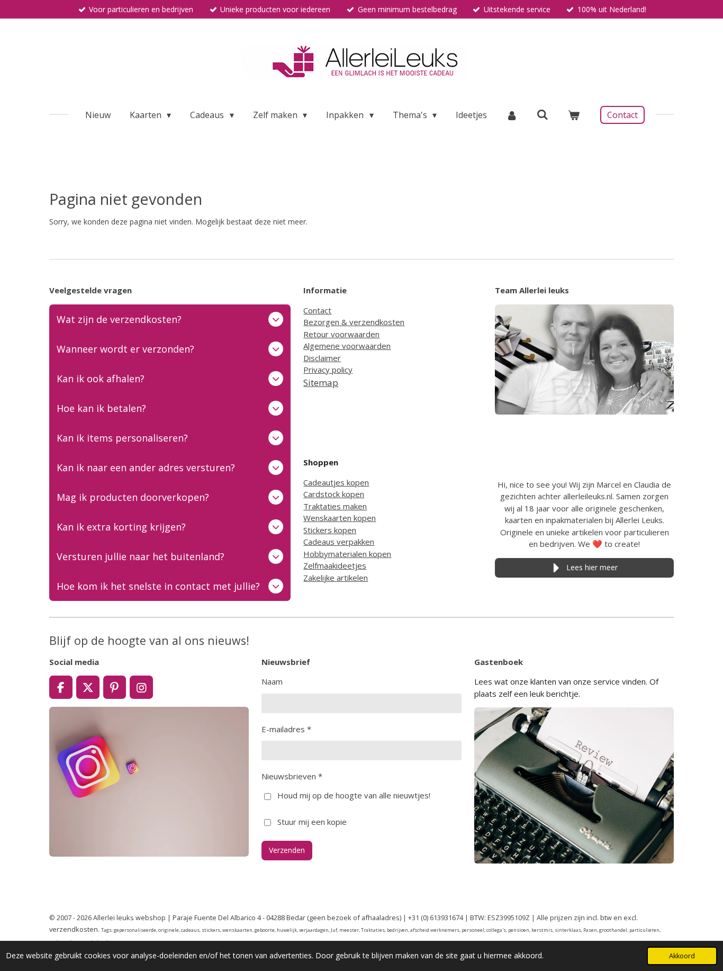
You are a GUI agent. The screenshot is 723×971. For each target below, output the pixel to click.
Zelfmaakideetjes (334, 565)
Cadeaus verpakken (338, 541)
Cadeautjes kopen (336, 482)
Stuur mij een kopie (312, 821)
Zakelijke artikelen (335, 577)
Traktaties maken (335, 506)
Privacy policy (328, 369)
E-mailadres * (286, 729)
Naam (272, 681)
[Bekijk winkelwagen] (573, 115)
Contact (317, 310)
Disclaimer (322, 358)
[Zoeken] (542, 114)
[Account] (512, 115)
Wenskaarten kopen (339, 518)
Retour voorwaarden (341, 334)
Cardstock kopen (333, 494)
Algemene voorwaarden (347, 345)
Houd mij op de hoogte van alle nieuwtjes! (353, 795)
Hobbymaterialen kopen (347, 554)
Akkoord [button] (682, 955)
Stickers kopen (329, 530)
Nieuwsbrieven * (291, 776)
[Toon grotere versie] (584, 359)
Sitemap (320, 382)
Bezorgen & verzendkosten (353, 322)
